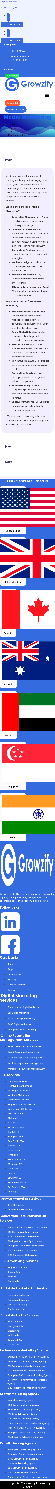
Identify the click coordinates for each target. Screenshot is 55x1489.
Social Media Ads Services (20, 1315)
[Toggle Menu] (47, 95)
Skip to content (9, 1)
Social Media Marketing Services (25, 1288)
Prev (8, 160)
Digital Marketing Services (18, 998)
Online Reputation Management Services (19, 1037)
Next (8, 462)
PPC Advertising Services (19, 1261)
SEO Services (10, 1075)
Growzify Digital (9, 7)
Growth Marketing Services (21, 1198)
